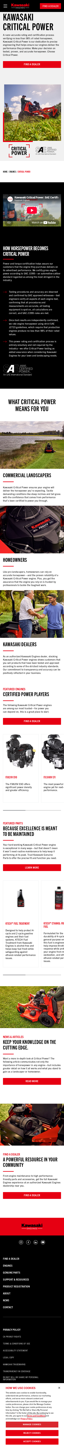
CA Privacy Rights (12, 1336)
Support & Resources (16, 1279)
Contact (8, 1307)
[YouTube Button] (43, 1243)
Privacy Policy (12, 1329)
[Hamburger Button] (5, 6)
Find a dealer (32, 64)
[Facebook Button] (28, 1243)
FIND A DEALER (32, 1195)
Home (5, 171)
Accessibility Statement (15, 1350)
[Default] (20, 6)
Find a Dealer (51, 6)
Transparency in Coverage (17, 1371)
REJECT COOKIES (32, 1433)
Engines (12, 171)
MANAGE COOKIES (32, 1424)
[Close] (59, 1388)
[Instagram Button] (21, 1243)
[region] (32, 1415)
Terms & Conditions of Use (16, 1343)
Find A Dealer (11, 1258)
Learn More (32, 867)
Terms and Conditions (36, 1415)
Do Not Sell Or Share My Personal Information (21, 1378)
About (7, 1293)
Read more (32, 1081)
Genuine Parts (11, 1272)
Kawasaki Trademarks (14, 1364)
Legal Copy (8, 1357)
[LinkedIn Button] (35, 1243)
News (6, 1300)
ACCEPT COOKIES (32, 1441)
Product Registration (16, 1286)
